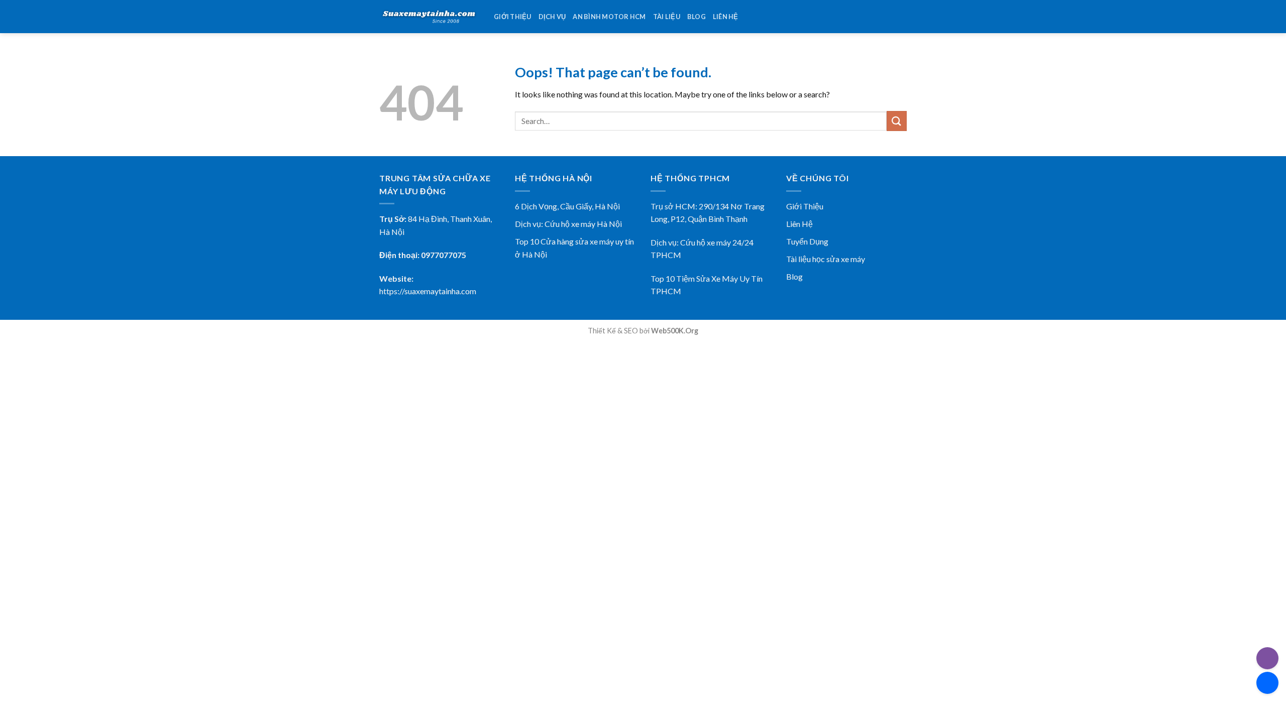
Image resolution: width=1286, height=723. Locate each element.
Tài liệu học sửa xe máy (825, 259)
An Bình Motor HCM (609, 17)
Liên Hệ (799, 223)
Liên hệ (725, 17)
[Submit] (897, 121)
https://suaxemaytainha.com (427, 291)
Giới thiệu (512, 17)
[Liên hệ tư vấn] (1267, 683)
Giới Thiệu (804, 206)
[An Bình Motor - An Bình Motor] (429, 16)
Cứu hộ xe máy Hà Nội (583, 223)
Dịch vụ (552, 17)
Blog (696, 17)
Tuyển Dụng (807, 241)
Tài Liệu (666, 17)
